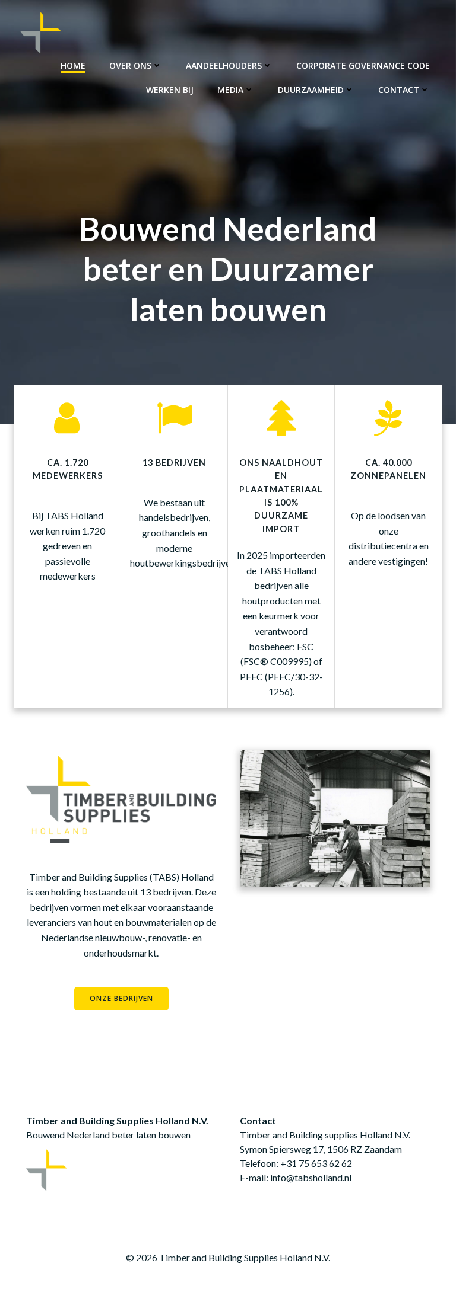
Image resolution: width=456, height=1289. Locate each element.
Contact (398, 89)
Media (230, 89)
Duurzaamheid (311, 89)
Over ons (130, 65)
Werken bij (170, 89)
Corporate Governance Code (363, 65)
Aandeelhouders (224, 65)
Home (73, 65)
